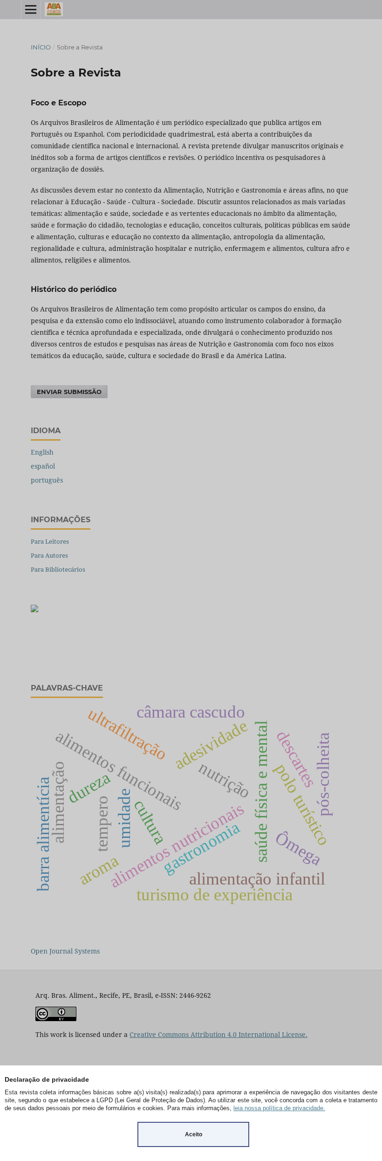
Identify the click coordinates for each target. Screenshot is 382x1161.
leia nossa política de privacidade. (279, 1108)
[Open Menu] (30, 9)
